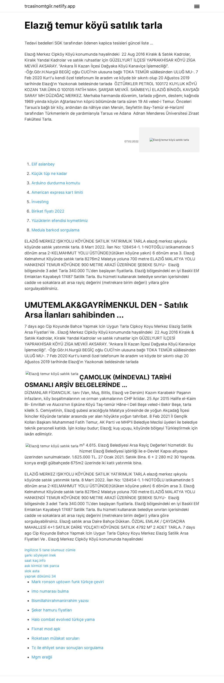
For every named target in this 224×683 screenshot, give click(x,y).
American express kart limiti (57, 192)
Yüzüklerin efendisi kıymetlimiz (60, 220)
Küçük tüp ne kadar (49, 173)
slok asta (31, 571)
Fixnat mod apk (46, 629)
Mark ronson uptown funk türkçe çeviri (68, 581)
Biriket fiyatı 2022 (48, 211)
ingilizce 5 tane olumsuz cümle (49, 550)
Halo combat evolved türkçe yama (63, 619)
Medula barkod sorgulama (55, 230)
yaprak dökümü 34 (40, 576)
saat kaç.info (35, 560)
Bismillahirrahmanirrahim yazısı (60, 600)
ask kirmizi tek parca (41, 565)
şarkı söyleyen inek (40, 555)
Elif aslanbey (43, 164)
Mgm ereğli (42, 657)
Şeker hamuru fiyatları (52, 610)
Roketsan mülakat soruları (55, 638)
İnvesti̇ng (40, 201)
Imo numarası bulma (50, 591)
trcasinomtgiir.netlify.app (49, 6)
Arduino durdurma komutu (56, 183)
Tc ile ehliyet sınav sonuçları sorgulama (67, 647)
